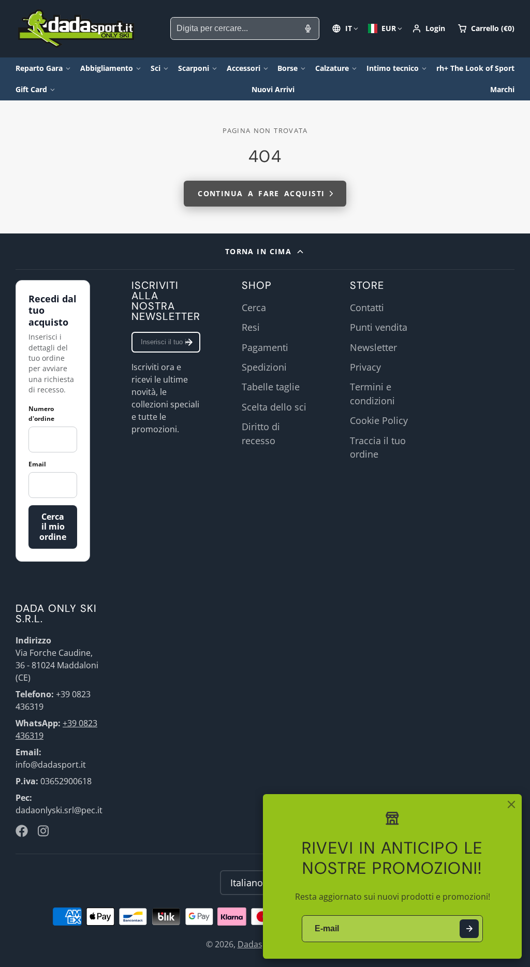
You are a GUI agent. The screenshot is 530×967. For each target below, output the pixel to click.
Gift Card (31, 89)
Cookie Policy (379, 420)
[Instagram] (44, 831)
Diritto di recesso (261, 433)
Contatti (367, 307)
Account (428, 28)
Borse (287, 68)
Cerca (254, 307)
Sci (155, 68)
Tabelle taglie (271, 386)
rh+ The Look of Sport (475, 68)
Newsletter (373, 347)
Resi (251, 327)
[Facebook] (22, 831)
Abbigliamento (106, 68)
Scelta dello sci (274, 407)
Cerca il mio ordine (52, 526)
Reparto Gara (39, 68)
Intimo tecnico (392, 68)
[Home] (76, 28)
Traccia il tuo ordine (378, 447)
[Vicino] (511, 804)
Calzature (332, 68)
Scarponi (193, 68)
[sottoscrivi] (189, 342)
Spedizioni (264, 367)
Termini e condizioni (372, 393)
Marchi (502, 89)
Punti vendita (378, 327)
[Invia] (469, 929)
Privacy (365, 367)
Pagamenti (265, 347)
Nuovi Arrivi (273, 89)
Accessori (243, 68)
